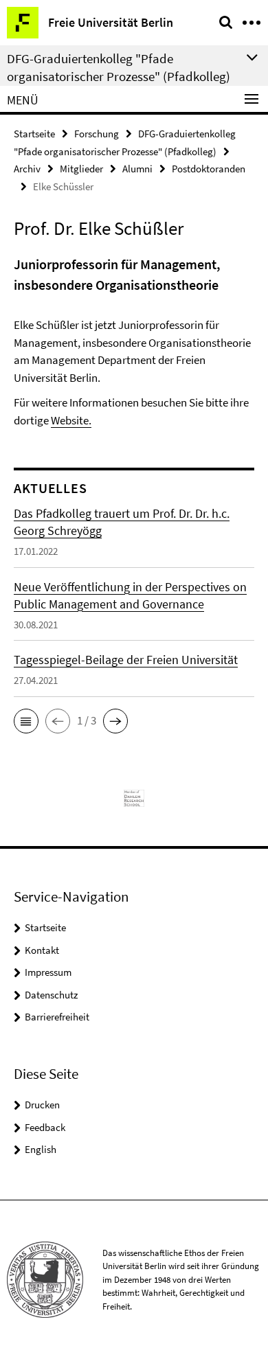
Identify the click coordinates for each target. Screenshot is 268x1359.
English (40, 1149)
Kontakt (42, 950)
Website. (71, 420)
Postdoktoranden (208, 168)
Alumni (137, 168)
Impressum (48, 972)
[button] (26, 721)
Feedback (45, 1127)
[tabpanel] (134, 341)
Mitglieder (81, 168)
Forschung (96, 133)
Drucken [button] (42, 1104)
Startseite (34, 133)
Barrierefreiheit (57, 1016)
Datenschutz (51, 994)
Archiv (27, 168)
